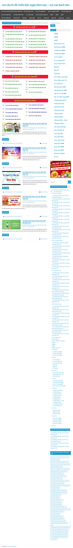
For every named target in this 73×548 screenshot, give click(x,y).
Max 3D (56, 67)
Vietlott (24, 18)
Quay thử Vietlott (59, 153)
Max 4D (56, 70)
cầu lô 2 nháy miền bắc (56, 502)
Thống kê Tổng (59, 123)
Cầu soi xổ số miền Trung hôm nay (58, 506)
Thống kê (46, 18)
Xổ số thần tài (58, 83)
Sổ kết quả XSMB (59, 47)
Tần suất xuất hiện (60, 127)
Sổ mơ (56, 157)
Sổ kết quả (16, 18)
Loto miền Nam (58, 137)
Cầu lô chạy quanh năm (56, 504)
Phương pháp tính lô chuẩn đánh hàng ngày (59, 524)
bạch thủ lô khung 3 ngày (56, 466)
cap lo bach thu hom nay (56, 478)
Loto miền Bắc (58, 133)
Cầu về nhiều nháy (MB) (61, 97)
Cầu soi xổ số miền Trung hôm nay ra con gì (60, 509)
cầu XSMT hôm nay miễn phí (57, 511)
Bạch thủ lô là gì (54, 469)
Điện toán (32, 18)
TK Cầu (39, 18)
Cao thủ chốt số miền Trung (57, 473)
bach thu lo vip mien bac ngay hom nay (59, 461)
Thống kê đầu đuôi (60, 100)
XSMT (62, 14)
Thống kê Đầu (58, 113)
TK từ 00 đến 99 (59, 130)
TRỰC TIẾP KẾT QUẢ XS (42, 14)
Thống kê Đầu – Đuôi (60, 120)
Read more (5, 139)
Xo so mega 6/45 (59, 60)
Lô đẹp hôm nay (54, 521)
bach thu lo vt (54, 464)
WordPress (9, 546)
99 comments (44, 216)
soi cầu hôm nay (64, 529)
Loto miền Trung (59, 140)
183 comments (44, 192)
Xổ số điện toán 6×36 (58, 372)
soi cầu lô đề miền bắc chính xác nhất (59, 532)
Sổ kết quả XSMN (59, 50)
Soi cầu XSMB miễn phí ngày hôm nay (59, 536)
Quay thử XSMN (59, 147)
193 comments (44, 238)
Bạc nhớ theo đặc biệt (64, 469)
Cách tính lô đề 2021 (65, 485)
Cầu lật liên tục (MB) (60, 90)
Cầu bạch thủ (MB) (60, 87)
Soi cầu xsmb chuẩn (53, 11)
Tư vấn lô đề (29, 14)
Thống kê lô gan (59, 103)
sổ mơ (68, 18)
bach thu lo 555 (54, 457)
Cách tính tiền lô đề (55, 487)
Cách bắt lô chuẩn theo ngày (57, 483)
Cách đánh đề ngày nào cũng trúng (59, 492)
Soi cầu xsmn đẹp (6, 14)
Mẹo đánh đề (62, 521)
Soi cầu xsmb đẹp (40, 11)
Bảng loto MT (56, 412)
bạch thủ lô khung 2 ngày (64, 464)
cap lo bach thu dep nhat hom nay (58, 476)
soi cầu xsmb (64, 534)
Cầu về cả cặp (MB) (60, 93)
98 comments (44, 143)
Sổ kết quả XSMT (59, 53)
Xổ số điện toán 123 (60, 80)
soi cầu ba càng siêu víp (64, 527)
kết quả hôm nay (6, 18)
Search (52, 25)
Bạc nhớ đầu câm (55, 471)
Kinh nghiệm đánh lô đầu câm (57, 518)
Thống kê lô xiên (59, 107)
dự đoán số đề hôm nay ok (57, 516)
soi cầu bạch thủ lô (55, 529)
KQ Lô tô (53, 18)
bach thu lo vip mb (55, 459)
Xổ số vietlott (56, 359)
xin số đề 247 (54, 539)
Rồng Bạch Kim (54, 527)
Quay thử (61, 18)
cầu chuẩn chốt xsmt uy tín (57, 499)
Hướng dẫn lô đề (18, 14)
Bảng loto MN (56, 413)
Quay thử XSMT (59, 150)
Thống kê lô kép (59, 110)
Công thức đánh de (55, 497)
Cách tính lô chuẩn (55, 485)
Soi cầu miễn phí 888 (55, 534)
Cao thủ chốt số (63, 471)
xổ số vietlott (58, 57)
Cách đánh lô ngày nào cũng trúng (58, 490)
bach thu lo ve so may (64, 457)
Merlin (15, 546)
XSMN (56, 14)
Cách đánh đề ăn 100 (55, 495)
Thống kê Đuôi (58, 117)
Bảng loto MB (56, 410)
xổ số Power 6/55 (59, 63)
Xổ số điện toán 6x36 (60, 77)
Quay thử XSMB (59, 143)
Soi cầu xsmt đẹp (66, 11)
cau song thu (66, 480)
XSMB (51, 14)
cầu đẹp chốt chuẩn (55, 514)
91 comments (44, 167)
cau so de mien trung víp (56, 480)
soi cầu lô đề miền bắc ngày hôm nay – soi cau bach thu (35, 5)
